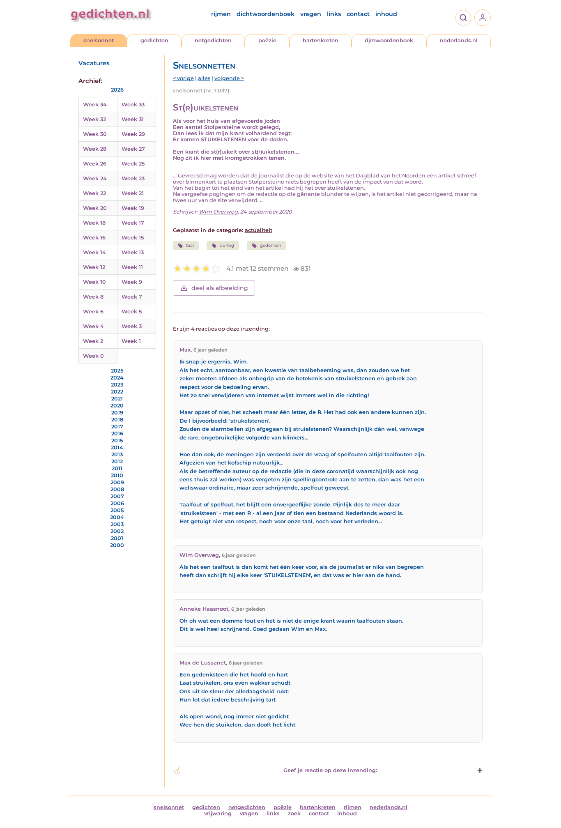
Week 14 (94, 252)
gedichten (154, 40)
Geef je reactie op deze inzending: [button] (330, 770)
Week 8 (93, 297)
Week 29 (133, 134)
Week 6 (93, 311)
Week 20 (95, 208)
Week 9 (132, 282)
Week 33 (133, 104)
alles (204, 78)
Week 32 (94, 119)
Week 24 (95, 178)
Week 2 (93, 341)
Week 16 (94, 238)
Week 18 (94, 223)
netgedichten (213, 40)
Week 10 (94, 282)
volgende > (229, 78)
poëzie (267, 40)
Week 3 (132, 326)
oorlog (227, 245)
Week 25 (133, 164)
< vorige (183, 78)
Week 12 (94, 267)
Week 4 (93, 326)
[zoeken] (463, 17)
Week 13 (133, 252)
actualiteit (258, 230)
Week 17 (133, 223)
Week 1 (131, 341)
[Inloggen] (482, 17)
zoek (294, 813)
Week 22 (94, 193)
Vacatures (94, 63)
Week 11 (132, 267)
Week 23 (133, 178)
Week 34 (95, 104)
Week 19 (133, 208)
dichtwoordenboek (265, 14)
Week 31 (133, 119)
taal (190, 245)
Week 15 (133, 238)
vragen (310, 14)
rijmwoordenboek (389, 40)
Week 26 (94, 164)
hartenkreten (320, 40)
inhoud (386, 14)
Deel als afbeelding (219, 288)
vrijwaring (218, 813)
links (334, 14)
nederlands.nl (459, 40)
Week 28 (94, 149)
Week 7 (132, 297)
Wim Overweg (218, 212)
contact (358, 14)
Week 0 (93, 356)
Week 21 (133, 193)
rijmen (221, 14)
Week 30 (95, 134)
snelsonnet (98, 40)
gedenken (270, 245)
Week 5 (132, 311)
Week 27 (133, 149)
